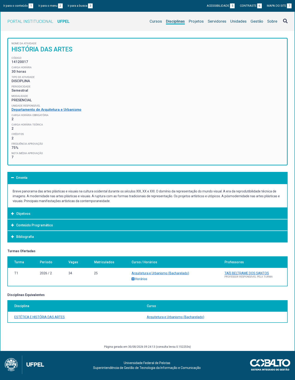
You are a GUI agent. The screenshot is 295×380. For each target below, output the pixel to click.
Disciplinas (175, 21)
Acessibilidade (220, 5)
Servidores (217, 21)
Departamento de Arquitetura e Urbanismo (46, 110)
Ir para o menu (49, 5)
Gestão (257, 21)
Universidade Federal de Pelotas (147, 363)
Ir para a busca (79, 5)
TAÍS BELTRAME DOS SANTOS (246, 273)
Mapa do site (278, 5)
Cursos (156, 21)
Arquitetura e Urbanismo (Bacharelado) (160, 273)
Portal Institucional (38, 21)
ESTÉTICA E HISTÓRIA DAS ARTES (39, 317)
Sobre (272, 21)
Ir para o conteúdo (17, 5)
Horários (140, 279)
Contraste (250, 5)
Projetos (196, 21)
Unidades (238, 21)
